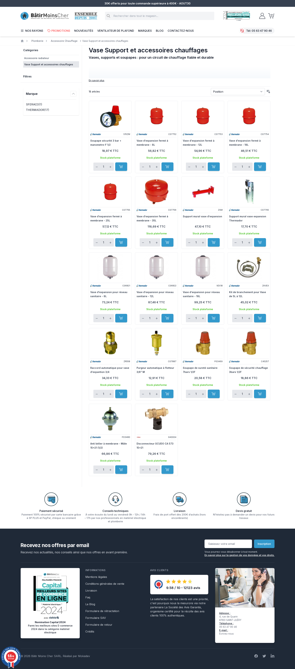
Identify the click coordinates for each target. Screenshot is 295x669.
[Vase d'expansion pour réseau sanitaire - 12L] (156, 267)
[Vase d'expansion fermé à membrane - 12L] (203, 116)
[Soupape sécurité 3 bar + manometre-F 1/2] (110, 116)
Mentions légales (96, 577)
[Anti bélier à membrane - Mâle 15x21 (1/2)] (110, 419)
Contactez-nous (181, 30)
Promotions (60, 30)
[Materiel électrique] (22, 41)
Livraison (91, 590)
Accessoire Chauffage (64, 40)
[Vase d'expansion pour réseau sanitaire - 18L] (203, 267)
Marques (145, 30)
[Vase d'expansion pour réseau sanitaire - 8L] (110, 267)
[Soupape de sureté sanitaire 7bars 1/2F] (203, 343)
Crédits (89, 631)
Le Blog (90, 604)
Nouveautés (83, 30)
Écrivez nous (226, 633)
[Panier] (270, 15)
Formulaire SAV (95, 618)
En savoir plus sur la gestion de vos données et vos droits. (240, 555)
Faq (87, 597)
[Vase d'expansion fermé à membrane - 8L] (156, 116)
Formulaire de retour (98, 624)
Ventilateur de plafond (115, 30)
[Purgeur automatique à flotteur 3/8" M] (156, 343)
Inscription (264, 544)
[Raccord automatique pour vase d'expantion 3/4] (110, 343)
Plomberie (37, 40)
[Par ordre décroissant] (268, 92)
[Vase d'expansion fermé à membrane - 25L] (110, 191)
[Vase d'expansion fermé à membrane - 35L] (156, 191)
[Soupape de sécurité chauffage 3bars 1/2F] (249, 343)
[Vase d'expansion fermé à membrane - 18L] (249, 116)
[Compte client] (261, 15)
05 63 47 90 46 (262, 30)
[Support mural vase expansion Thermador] (249, 191)
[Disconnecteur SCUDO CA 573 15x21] (156, 419)
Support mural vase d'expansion (202, 216)
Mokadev (84, 656)
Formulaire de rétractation (102, 611)
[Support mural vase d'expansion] (203, 191)
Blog (160, 30)
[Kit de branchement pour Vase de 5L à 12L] (249, 267)
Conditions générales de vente (104, 583)
